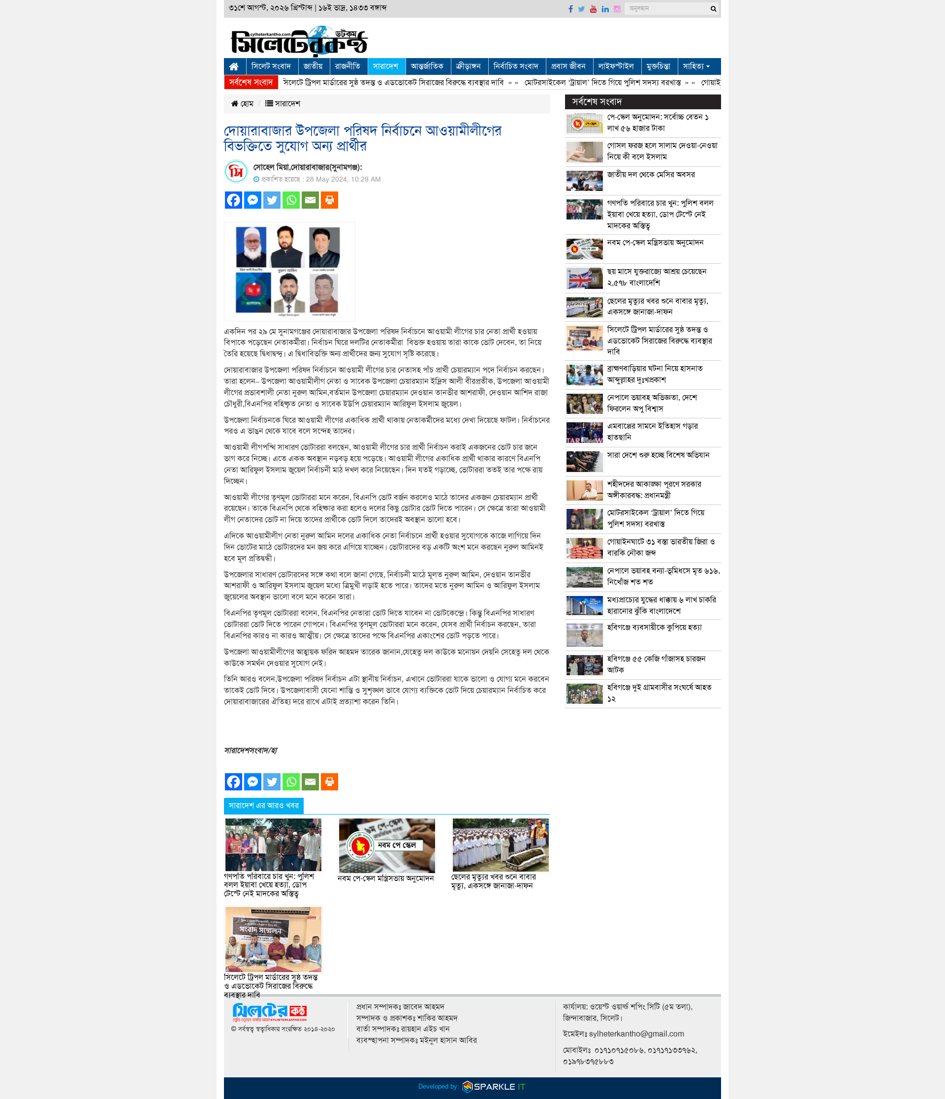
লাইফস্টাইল (616, 66)
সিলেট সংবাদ (271, 66)
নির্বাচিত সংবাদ (516, 66)
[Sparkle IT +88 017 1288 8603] (494, 1086)
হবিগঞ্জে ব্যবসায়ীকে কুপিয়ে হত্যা (654, 627)
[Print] (329, 200)
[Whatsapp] (291, 200)
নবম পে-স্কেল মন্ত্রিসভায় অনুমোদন (386, 878)
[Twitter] (272, 200)
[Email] (310, 200)
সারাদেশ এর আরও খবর (264, 806)
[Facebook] (233, 200)
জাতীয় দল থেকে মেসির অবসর (651, 175)
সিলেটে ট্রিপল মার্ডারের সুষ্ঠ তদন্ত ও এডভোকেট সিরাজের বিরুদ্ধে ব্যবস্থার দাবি (370, 83)
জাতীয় (313, 66)
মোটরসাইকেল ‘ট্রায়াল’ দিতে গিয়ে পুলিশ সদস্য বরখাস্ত (581, 83)
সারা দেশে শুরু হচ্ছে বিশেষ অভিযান (658, 455)
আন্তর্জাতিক (427, 66)
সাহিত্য (693, 66)
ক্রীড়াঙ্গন (468, 66)
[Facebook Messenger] (252, 200)
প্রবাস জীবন (568, 66)
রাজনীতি (347, 66)
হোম (246, 104)
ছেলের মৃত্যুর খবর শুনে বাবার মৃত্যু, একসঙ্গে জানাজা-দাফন (493, 881)
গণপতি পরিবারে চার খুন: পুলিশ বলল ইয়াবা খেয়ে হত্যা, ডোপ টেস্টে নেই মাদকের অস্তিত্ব (269, 885)
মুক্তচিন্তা (658, 66)
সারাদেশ (385, 66)
